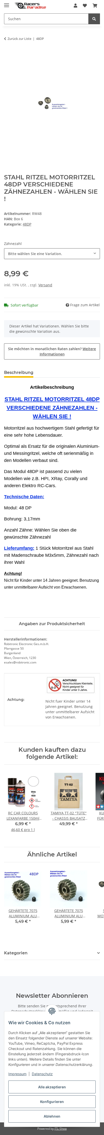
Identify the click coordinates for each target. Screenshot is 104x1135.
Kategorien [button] (16, 953)
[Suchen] (94, 18)
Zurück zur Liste (19, 38)
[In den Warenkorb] (8, 54)
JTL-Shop (61, 1128)
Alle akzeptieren (52, 1087)
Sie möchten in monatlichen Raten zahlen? (52, 351)
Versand (45, 285)
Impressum (17, 1074)
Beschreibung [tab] (18, 372)
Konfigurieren (52, 1101)
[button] (75, 6)
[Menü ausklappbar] (6, 3)
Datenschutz (42, 1074)
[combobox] (52, 253)
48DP (27, 224)
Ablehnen (52, 1116)
